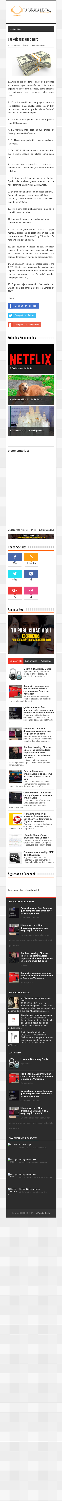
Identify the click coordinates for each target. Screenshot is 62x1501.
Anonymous (28, 1159)
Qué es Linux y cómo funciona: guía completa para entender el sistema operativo (37, 911)
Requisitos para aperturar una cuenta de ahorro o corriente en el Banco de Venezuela (37, 975)
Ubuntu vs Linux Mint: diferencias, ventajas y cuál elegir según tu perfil (34, 928)
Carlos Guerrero (29, 1189)
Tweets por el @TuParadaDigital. (23, 890)
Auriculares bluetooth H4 (32, 1032)
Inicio (33, 530)
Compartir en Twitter (24, 315)
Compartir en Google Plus (27, 324)
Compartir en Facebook (26, 306)
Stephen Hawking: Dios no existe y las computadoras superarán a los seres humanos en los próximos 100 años (37, 957)
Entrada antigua (46, 530)
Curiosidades (39, 45)
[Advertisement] (31, 1359)
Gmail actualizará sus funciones (36, 1015)
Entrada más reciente (18, 530)
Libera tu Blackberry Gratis (34, 1059)
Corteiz (25, 1144)
